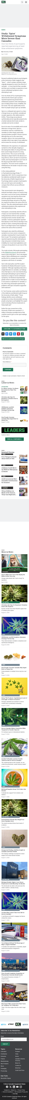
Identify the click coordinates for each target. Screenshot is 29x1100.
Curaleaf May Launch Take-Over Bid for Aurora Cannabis (12, 913)
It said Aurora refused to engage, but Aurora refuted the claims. (13, 917)
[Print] (2, 333)
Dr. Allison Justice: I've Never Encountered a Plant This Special (10, 390)
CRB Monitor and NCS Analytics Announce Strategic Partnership (7, 408)
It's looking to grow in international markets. (13, 732)
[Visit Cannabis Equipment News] (18, 1024)
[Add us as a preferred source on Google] (22, 333)
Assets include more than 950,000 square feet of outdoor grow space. (13, 609)
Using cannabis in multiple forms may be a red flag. (13, 672)
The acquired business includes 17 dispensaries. (10, 978)
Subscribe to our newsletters (14, 329)
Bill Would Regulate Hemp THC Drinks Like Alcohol (13, 790)
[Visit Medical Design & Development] (3, 1024)
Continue (8, 369)
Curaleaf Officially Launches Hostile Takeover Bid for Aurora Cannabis (11, 759)
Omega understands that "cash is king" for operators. (12, 579)
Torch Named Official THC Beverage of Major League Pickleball (12, 943)
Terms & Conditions (8, 1092)
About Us (13, 1090)
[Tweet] (14, 333)
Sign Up (5, 1044)
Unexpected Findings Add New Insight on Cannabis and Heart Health (13, 850)
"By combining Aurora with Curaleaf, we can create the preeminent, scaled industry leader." (13, 763)
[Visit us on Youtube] (17, 1087)
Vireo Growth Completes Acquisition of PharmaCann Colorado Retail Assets (12, 974)
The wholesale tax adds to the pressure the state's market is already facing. (13, 886)
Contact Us (7, 1090)
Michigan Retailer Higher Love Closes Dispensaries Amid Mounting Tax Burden (13, 883)
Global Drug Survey (10, 252)
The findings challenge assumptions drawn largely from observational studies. (12, 854)
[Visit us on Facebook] (7, 1087)
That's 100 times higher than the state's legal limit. (13, 1008)
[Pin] (18, 333)
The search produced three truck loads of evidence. (12, 824)
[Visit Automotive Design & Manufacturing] (25, 1024)
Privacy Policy (21, 1090)
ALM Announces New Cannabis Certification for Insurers (9, 480)
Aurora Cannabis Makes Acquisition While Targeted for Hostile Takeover (13, 729)
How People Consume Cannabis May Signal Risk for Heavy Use (9, 419)
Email (2, 1036)
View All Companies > (14, 439)
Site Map (15, 1093)
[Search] (22, 2)
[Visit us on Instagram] (21, 1087)
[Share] (6, 333)
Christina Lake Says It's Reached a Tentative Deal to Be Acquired (9, 398)
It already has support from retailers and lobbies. (12, 793)
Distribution (5, 879)
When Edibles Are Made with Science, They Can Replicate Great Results (8, 493)
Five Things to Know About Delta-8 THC (8, 458)
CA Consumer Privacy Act (21, 1092)
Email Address (7, 361)
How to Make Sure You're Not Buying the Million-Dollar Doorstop (13, 575)
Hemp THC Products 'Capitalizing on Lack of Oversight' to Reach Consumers (14, 698)
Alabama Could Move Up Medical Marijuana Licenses (9, 469)
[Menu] (26, 2)
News (3, 30)
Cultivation (5, 602)
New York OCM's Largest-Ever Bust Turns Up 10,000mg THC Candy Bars (13, 1004)
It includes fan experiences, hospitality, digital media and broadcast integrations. (13, 947)
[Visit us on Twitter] (10, 1087)
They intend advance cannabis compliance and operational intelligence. (13, 641)
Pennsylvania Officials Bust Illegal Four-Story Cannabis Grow (13, 820)
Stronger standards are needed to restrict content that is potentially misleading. (12, 702)
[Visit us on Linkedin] (14, 1087)
